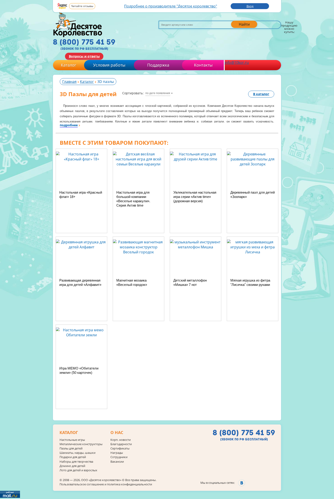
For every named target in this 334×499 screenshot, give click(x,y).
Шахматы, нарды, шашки (77, 452)
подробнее (69, 125)
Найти (244, 24)
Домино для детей (72, 466)
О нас (116, 432)
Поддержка (158, 65)
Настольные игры (72, 440)
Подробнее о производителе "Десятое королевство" (170, 6)
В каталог (261, 94)
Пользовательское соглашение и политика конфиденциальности (106, 484)
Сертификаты (120, 448)
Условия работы (109, 65)
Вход (250, 6)
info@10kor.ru (236, 62)
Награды (116, 452)
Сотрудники (118, 457)
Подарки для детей (73, 457)
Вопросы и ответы (84, 56)
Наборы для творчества (76, 461)
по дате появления (157, 93)
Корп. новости (120, 440)
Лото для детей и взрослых (78, 470)
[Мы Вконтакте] (241, 482)
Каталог (68, 65)
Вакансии (117, 461)
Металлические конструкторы (81, 444)
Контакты (203, 65)
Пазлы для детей (71, 448)
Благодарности (121, 444)
